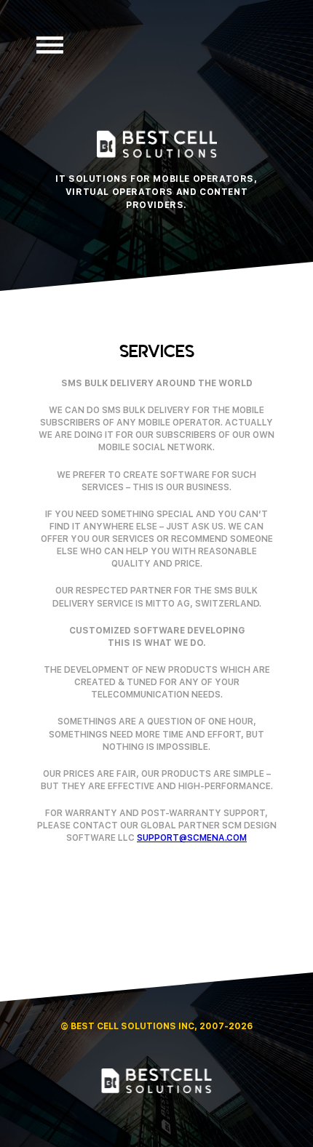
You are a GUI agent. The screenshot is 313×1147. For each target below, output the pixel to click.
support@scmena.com (192, 838)
